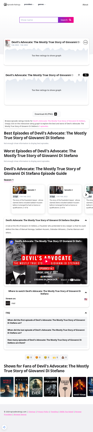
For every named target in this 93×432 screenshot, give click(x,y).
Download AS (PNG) (44, 114)
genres (41, 4)
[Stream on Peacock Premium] (8, 303)
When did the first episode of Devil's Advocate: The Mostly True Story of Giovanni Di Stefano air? (46, 321)
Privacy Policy (43, 412)
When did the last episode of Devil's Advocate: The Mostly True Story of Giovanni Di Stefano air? (46, 331)
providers (28, 4)
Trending (54, 412)
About (85, 4)
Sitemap (31, 412)
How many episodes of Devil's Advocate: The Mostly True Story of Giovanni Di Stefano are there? (45, 341)
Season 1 (8, 179)
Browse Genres (20, 414)
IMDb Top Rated (66, 412)
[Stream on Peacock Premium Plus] (14, 303)
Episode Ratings (13, 4)
